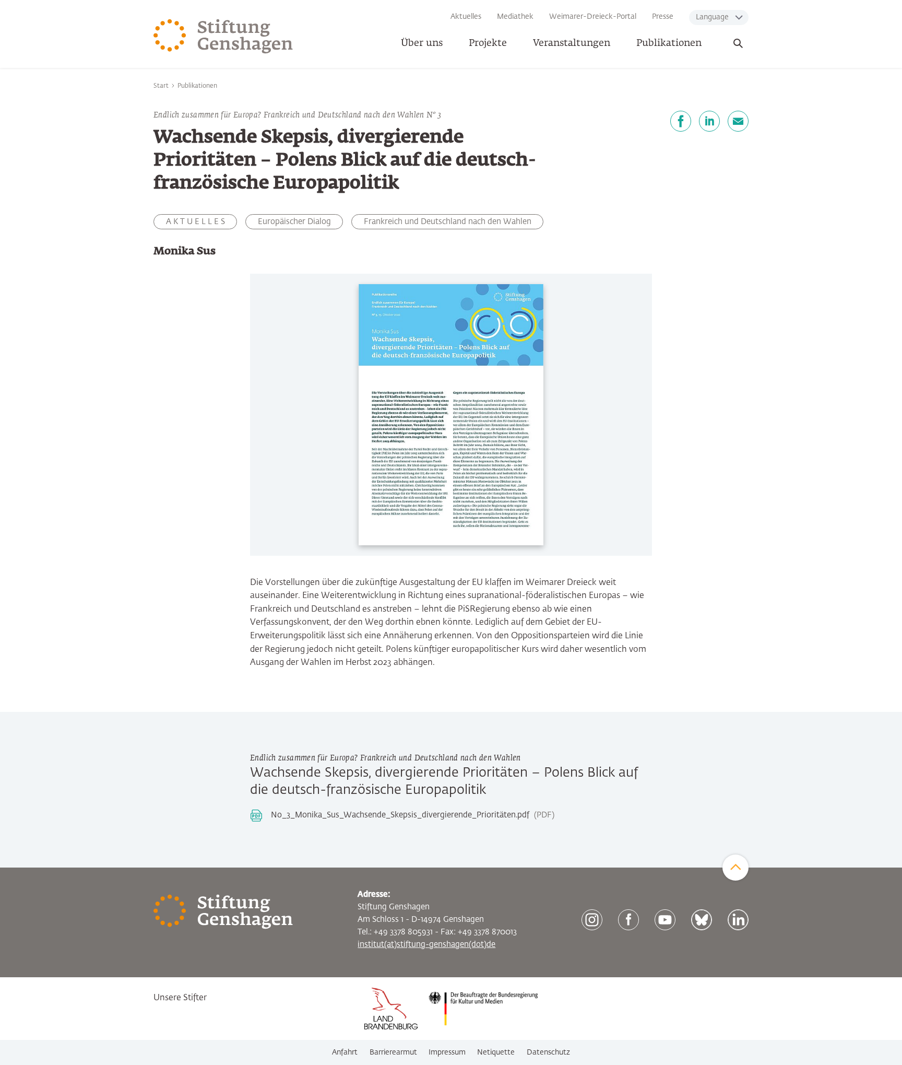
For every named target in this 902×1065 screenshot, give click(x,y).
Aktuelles (465, 16)
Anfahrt (345, 1052)
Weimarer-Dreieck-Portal (592, 16)
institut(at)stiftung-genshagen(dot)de (426, 945)
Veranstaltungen (571, 43)
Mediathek (515, 16)
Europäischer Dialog (294, 222)
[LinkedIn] (709, 121)
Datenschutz (548, 1052)
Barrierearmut (393, 1052)
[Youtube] (665, 919)
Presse (662, 16)
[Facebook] (680, 121)
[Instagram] (591, 919)
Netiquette (496, 1052)
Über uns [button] (422, 43)
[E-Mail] (738, 121)
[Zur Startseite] (223, 36)
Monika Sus (184, 251)
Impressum (447, 1052)
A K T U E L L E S (195, 222)
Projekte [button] (488, 43)
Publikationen (669, 43)
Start (161, 86)
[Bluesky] (701, 919)
